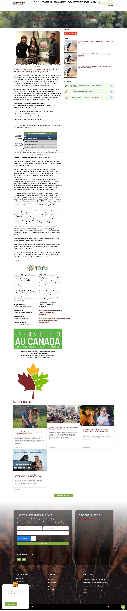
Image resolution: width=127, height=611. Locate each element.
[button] (66, 33)
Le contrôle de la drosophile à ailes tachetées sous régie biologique (94, 54)
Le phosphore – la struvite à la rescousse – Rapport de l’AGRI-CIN (63, 428)
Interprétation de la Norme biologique (94, 582)
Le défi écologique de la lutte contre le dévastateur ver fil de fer (95, 42)
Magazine (71, 2)
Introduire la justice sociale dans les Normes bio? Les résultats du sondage (28, 476)
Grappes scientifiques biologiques (93, 579)
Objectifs (53, 579)
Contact (111, 5)
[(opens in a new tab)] (30, 416)
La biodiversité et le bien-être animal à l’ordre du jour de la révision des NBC (96, 430)
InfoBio (79, 2)
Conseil (52, 589)
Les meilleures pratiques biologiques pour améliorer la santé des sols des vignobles (95, 67)
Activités (53, 582)
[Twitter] (19, 559)
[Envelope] (24, 559)
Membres (53, 586)
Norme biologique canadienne (92, 586)
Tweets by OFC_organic (87, 519)
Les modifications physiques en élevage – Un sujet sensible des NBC (29, 433)
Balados (86, 2)
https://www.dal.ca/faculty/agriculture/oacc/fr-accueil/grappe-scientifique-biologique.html (55, 320)
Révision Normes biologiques (54, 2)
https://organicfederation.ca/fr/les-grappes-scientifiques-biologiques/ (50, 312)
